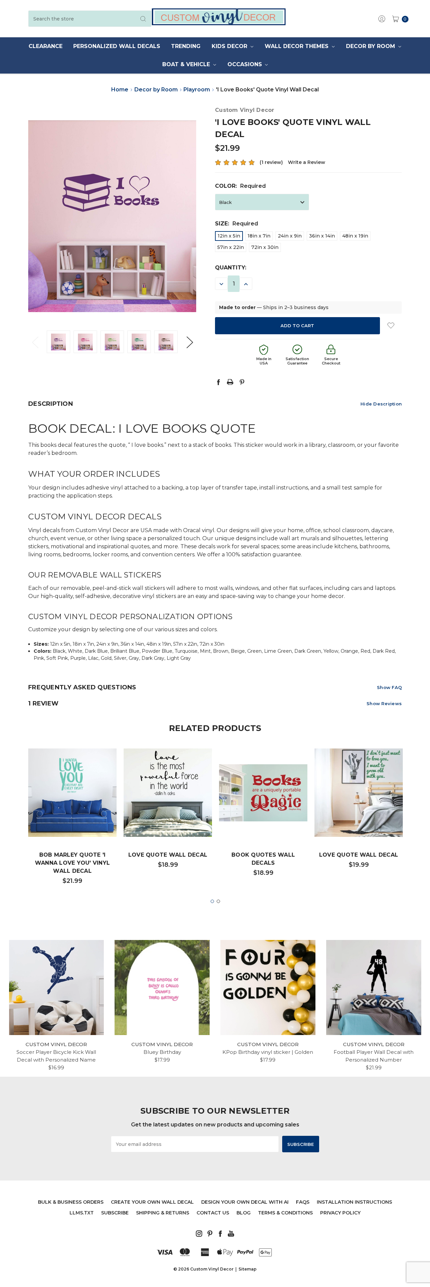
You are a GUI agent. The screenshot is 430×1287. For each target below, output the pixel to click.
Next (189, 342)
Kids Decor (230, 46)
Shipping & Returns (162, 1213)
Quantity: (230, 267)
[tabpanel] (72, 819)
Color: (240, 186)
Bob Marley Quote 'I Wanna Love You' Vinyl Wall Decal (72, 863)
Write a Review (306, 162)
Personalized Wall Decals (116, 46)
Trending (186, 46)
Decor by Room (371, 46)
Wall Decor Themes (297, 46)
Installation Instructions (354, 1202)
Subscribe (115, 1213)
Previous (35, 342)
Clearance (45, 46)
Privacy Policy (340, 1213)
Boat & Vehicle (187, 64)
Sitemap (248, 1269)
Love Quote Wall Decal (167, 855)
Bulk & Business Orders (70, 1202)
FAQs (302, 1202)
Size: (236, 223)
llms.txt (82, 1213)
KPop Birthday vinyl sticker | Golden (267, 1052)
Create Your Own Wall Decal (152, 1202)
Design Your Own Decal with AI (245, 1202)
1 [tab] (212, 901)
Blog (243, 1213)
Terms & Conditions (285, 1213)
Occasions (245, 64)
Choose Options (72, 816)
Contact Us (213, 1213)
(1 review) (271, 162)
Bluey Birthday (162, 1052)
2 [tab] (218, 901)
